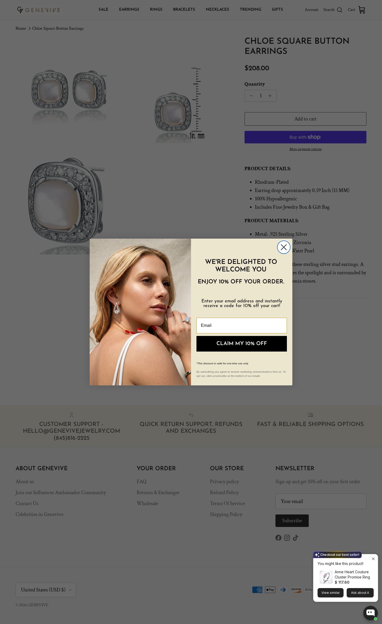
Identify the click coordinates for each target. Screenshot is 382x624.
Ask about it (360, 593)
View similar (330, 593)
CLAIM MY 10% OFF (241, 343)
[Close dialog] (283, 247)
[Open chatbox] (370, 613)
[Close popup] (373, 559)
